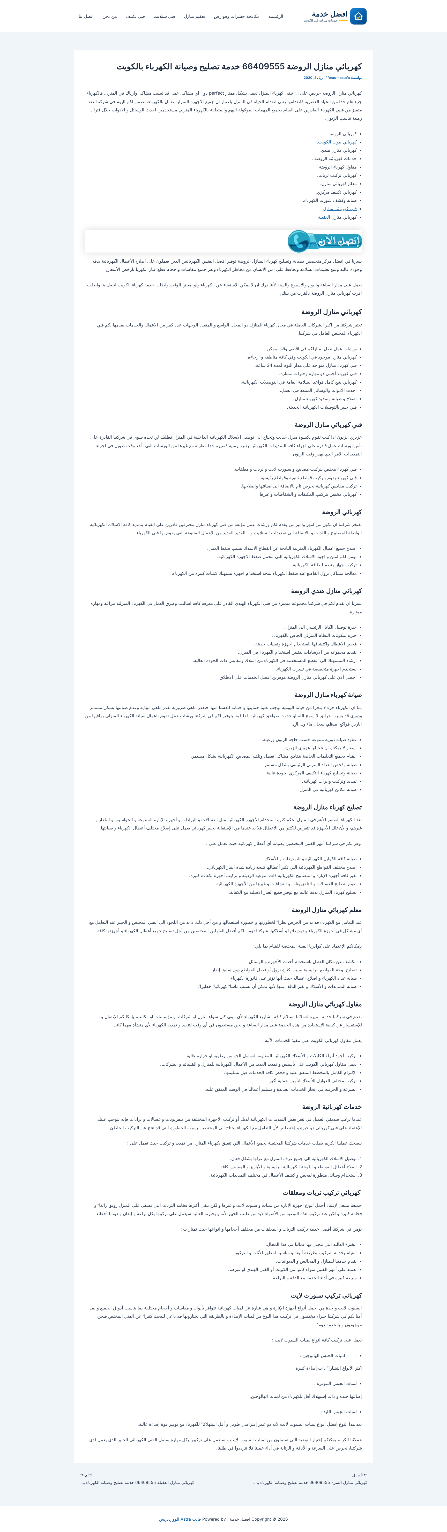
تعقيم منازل (194, 16)
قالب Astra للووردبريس (180, 1519)
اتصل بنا (86, 16)
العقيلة (324, 217)
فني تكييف (135, 16)
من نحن (109, 16)
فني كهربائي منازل (340, 208)
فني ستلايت (164, 16)
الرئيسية (275, 16)
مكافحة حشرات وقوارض (236, 16)
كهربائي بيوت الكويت (337, 141)
